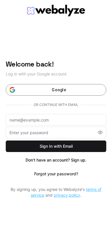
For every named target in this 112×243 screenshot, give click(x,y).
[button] (100, 132)
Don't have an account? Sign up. (56, 159)
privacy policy (67, 195)
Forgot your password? (56, 173)
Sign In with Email (56, 146)
